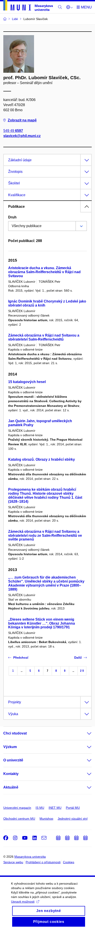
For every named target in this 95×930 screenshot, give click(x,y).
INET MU (55, 807)
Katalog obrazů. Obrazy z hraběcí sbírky (41, 459)
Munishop (46, 818)
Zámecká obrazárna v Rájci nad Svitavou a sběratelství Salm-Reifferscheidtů (43, 337)
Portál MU (73, 807)
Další (78, 657)
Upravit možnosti (22, 901)
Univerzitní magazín (17, 807)
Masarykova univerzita (30, 856)
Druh (12, 217)
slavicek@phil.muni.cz (22, 136)
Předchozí (20, 657)
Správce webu (13, 862)
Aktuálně (10, 787)
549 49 (13, 131)
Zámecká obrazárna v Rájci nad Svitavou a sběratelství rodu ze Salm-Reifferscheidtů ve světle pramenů (45, 535)
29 (82, 671)
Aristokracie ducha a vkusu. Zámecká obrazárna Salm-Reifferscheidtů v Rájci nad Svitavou (44, 272)
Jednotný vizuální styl (72, 818)
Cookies (68, 862)
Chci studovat (15, 733)
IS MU (40, 807)
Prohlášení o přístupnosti (43, 862)
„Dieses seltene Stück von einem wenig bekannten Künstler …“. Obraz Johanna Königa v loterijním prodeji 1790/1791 (41, 623)
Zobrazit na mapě (22, 120)
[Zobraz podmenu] (84, 733)
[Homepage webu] (28, 6)
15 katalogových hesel (27, 382)
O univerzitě (13, 760)
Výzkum (10, 747)
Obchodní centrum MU (19, 818)
